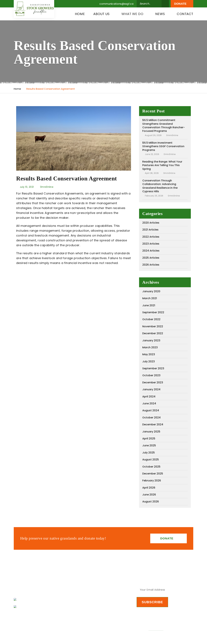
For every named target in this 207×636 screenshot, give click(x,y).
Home (80, 14)
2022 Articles (150, 237)
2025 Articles (150, 258)
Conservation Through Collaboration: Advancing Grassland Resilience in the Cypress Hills (160, 186)
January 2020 (151, 291)
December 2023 (152, 382)
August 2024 (150, 410)
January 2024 (151, 389)
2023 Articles (150, 244)
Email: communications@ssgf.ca (43, 599)
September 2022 (153, 312)
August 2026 (150, 501)
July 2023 (148, 361)
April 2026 (148, 487)
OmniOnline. (155, 628)
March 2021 (149, 298)
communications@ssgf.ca (116, 4)
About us (101, 14)
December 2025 (152, 473)
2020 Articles (150, 223)
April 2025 (148, 438)
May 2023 (148, 354)
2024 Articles (150, 250)
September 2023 (153, 368)
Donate (180, 3)
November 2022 (152, 326)
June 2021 (148, 305)
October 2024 (151, 417)
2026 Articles (150, 265)
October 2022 (151, 319)
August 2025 (150, 459)
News (160, 14)
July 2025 (148, 452)
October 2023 (151, 375)
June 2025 (149, 445)
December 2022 (152, 333)
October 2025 (151, 466)
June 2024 (149, 403)
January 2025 (151, 431)
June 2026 (149, 494)
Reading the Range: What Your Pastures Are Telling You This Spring (162, 165)
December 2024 (152, 424)
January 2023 (151, 340)
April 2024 (148, 396)
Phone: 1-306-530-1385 (36, 607)
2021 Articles (150, 229)
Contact (185, 14)
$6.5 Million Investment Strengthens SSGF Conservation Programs (163, 146)
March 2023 (150, 347)
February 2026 (151, 480)
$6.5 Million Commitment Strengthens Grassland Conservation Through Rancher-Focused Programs (163, 125)
